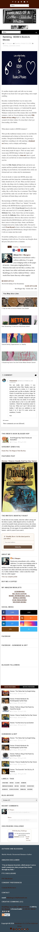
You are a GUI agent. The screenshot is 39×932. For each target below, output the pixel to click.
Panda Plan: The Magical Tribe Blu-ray (14, 451)
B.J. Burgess (16, 558)
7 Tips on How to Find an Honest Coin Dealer (15, 308)
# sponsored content (25, 247)
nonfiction (30, 786)
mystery (22, 786)
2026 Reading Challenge (19, 831)
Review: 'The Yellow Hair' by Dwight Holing (22, 691)
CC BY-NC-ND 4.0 (29, 909)
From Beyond (10, 227)
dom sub (23, 155)
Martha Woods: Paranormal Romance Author (17, 854)
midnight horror (7, 786)
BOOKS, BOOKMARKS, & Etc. (19, 596)
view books (28, 840)
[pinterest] (21, 1)
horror (23, 782)
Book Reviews (10, 687)
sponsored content (14, 45)
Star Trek (5, 782)
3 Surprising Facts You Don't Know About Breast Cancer (19, 362)
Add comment (5, 420)
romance (5, 789)
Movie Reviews (29, 687)
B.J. (15, 833)
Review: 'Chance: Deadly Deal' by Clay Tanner (19, 461)
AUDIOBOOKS (19, 591)
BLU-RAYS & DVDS (19, 593)
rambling (5, 45)
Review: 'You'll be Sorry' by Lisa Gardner (22, 723)
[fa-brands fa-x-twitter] (11, 928)
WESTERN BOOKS (19, 602)
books (12, 782)
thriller (23, 789)
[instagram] (15, 1)
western (29, 789)
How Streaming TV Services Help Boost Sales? (16, 326)
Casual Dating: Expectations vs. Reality (14, 344)
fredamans (13, 381)
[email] (24, 1)
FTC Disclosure (7, 878)
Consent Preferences (9, 888)
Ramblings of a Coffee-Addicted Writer (15, 907)
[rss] (27, 1)
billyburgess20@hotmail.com (17, 898)
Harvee (9, 817)
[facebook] (13, 1)
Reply (10, 415)
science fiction (14, 789)
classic (17, 782)
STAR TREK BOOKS (19, 600)
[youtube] (18, 1)
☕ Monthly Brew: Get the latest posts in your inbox (17, 537)
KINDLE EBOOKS (19, 598)
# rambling (15, 247)
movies (17, 786)
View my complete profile (9, 576)
